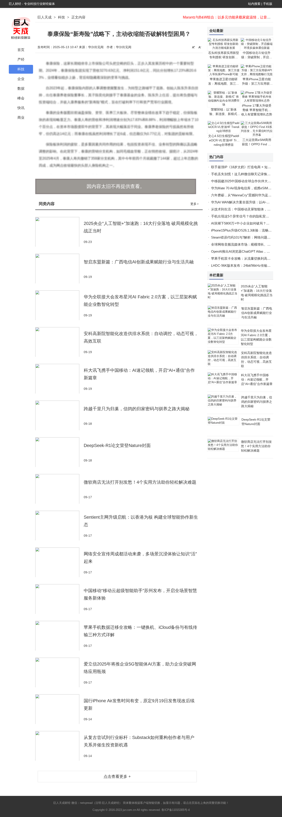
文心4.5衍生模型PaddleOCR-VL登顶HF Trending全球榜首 (223, 140)
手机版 (267, 3)
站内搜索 (254, 3)
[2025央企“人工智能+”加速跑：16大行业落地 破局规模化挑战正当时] (59, 232)
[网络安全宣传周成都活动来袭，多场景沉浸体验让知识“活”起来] (59, 562)
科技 (61, 17)
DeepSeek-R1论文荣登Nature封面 (117, 445)
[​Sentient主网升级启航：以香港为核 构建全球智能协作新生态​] (59, 525)
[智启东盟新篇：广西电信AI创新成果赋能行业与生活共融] (59, 268)
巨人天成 (44, 17)
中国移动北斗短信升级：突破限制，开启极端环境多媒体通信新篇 (256, 57)
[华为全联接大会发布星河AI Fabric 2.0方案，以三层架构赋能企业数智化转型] (59, 305)
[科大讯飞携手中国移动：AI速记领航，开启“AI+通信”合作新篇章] (59, 379)
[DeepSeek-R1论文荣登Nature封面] (59, 452)
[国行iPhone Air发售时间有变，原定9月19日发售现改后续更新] (59, 709)
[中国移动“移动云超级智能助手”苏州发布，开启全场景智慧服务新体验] (59, 599)
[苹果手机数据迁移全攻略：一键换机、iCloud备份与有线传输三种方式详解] (59, 636)
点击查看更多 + (117, 776)
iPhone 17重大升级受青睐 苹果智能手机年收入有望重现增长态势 (256, 110)
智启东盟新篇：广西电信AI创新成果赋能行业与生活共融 (139, 261)
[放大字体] (193, 47)
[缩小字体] (200, 47)
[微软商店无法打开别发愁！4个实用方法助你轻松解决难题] (59, 489)
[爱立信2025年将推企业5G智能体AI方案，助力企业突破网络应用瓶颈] (59, 672)
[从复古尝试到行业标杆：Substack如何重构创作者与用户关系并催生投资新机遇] (59, 746)
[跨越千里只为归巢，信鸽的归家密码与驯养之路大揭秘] (59, 415)
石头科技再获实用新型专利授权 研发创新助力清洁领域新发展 (223, 57)
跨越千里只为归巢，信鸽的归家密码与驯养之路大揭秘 (136, 408)
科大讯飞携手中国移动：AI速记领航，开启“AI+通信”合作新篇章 (257, 379)
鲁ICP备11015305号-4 (175, 810)
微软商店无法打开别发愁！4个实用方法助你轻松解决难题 (140, 482)
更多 (194, 204)
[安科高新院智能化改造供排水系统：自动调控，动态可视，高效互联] (59, 342)
